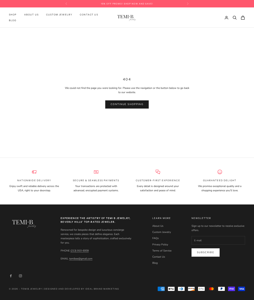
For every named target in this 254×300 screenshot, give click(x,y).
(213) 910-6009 (79, 250)
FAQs (155, 238)
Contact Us (89, 14)
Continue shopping (127, 104)
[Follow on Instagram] (20, 276)
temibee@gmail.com (80, 258)
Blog (13, 20)
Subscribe (205, 252)
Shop (13, 14)
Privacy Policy (160, 244)
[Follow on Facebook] (11, 276)
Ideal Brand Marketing (102, 289)
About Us (31, 14)
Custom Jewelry (59, 14)
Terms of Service (161, 250)
